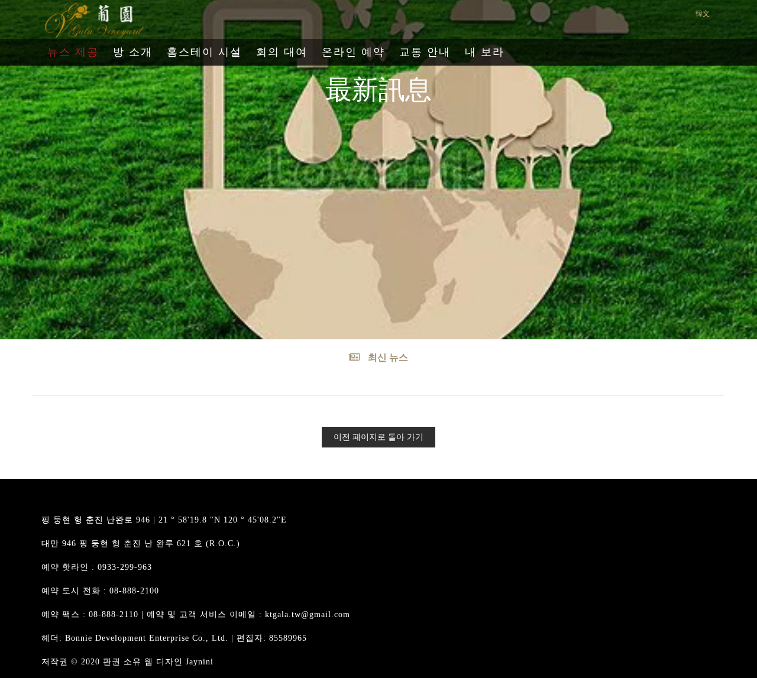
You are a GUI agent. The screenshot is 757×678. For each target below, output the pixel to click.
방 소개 (133, 52)
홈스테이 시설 (204, 52)
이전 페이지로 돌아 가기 (378, 437)
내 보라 (484, 52)
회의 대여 (282, 52)
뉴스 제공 (73, 52)
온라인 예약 (353, 52)
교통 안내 (425, 52)
